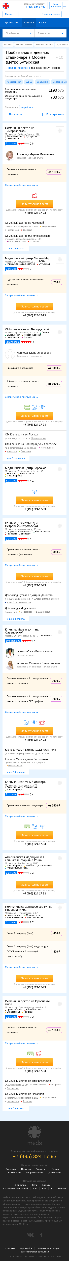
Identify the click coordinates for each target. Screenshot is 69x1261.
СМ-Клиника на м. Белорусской (27, 329)
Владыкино (42, 82)
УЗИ (44, 1188)
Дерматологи (55, 1173)
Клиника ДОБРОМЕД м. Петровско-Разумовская (22, 524)
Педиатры (26, 1169)
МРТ (35, 1188)
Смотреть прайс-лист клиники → (21, 185)
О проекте (10, 1248)
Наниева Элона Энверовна (34, 352)
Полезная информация (48, 1248)
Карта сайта (26, 1248)
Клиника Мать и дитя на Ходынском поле (30, 749)
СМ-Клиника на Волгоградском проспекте (31, 444)
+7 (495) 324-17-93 (34, 5)
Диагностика (12, 22)
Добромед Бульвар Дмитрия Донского (29, 595)
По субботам (15, 114)
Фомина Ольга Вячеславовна (35, 651)
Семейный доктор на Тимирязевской (19, 129)
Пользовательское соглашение (34, 1252)
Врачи (42, 22)
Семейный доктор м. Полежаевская (27, 235)
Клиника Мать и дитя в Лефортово (26, 759)
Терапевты (41, 1169)
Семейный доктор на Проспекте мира (27, 1003)
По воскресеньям (55, 114)
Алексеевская (14, 82)
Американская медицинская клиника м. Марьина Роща (24, 858)
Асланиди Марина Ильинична (35, 154)
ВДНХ (29, 82)
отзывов (12, 341)
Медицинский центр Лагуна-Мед (27, 258)
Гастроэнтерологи (35, 1173)
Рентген (62, 1188)
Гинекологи (11, 1169)
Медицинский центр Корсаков (26, 468)
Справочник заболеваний (15, 1188)
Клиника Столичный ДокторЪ (25, 782)
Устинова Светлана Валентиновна (38, 663)
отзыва (11, 143)
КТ (52, 1188)
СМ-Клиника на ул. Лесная (21, 434)
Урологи (55, 1169)
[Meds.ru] (34, 1135)
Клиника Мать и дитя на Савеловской (22, 631)
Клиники (29, 22)
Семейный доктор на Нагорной (24, 222)
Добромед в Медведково (20, 608)
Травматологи (14, 1173)
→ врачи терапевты (17, 67)
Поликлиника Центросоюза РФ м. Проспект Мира (28, 908)
